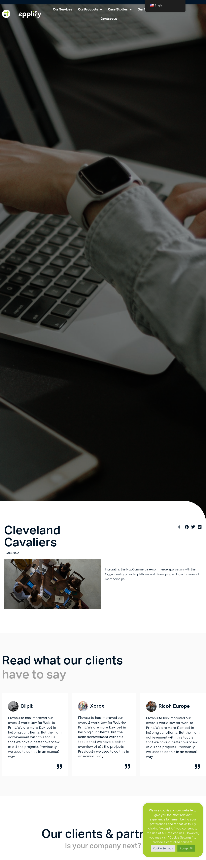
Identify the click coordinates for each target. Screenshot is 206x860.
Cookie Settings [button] (163, 848)
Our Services (62, 9)
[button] (186, 527)
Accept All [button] (186, 848)
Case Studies (118, 9)
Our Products (88, 9)
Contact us (109, 18)
